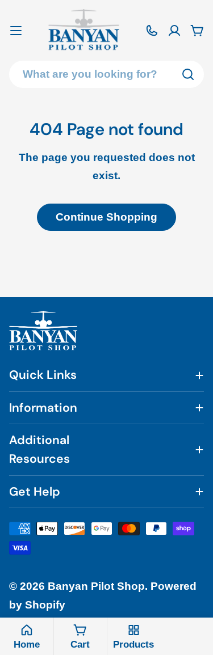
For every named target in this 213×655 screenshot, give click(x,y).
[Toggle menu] (16, 30)
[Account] (174, 30)
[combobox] (106, 74)
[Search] (188, 74)
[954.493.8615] (151, 30)
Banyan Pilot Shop (96, 586)
